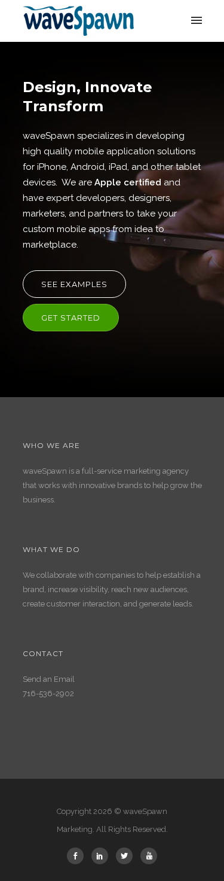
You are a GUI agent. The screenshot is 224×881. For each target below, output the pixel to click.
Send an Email (49, 679)
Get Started (70, 317)
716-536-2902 (48, 693)
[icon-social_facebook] (78, 856)
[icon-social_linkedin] (102, 856)
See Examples (74, 284)
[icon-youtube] (148, 856)
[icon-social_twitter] (127, 856)
